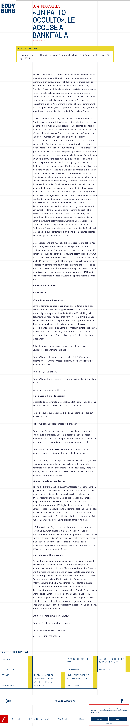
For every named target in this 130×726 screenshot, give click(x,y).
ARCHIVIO (16, 719)
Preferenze (118, 719)
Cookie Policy (109, 723)
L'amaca (6, 659)
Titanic (5, 675)
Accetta (99, 719)
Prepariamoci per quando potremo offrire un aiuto (43, 678)
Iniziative (63, 719)
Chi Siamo (80, 719)
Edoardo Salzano (39, 719)
